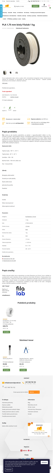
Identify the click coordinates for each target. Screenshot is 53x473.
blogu (44, 122)
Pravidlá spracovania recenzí (9, 416)
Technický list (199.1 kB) (9, 258)
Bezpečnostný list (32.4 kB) (10, 260)
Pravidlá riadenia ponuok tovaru (9, 414)
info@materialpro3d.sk (13, 383)
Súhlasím (44, 462)
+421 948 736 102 (30, 382)
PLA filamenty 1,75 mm (30, 216)
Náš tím (32, 392)
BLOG (17, 1)
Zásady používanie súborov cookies (10, 411)
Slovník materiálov (10, 1)
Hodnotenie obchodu (33, 411)
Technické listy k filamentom (34, 409)
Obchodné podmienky (7, 402)
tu (20, 466)
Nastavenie (9, 469)
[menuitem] (4, 12)
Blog (29, 402)
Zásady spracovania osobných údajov (11, 409)
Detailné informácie (26, 83)
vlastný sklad (17, 119)
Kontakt (30, 414)
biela (26, 229)
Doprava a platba (6, 405)
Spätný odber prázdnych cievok (9, 426)
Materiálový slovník (32, 405)
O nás (3, 1)
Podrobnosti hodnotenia (22, 28)
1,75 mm (27, 226)
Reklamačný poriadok (7, 407)
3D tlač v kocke (31, 407)
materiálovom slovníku (38, 124)
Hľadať (35, 6)
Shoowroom (9, 119)
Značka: (14, 97)
